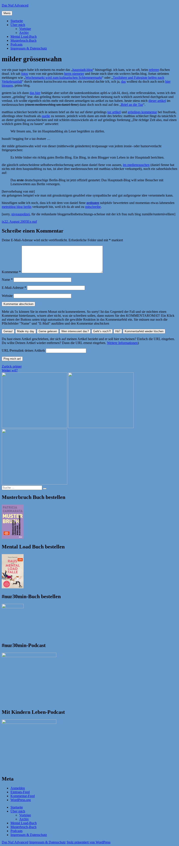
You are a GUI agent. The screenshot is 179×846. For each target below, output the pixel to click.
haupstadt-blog (82, 70)
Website (7, 296)
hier (167, 81)
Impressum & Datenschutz (28, 48)
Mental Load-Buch (23, 36)
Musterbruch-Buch (23, 40)
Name (7, 279)
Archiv (24, 32)
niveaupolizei (20, 214)
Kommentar (11, 272)
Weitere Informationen (122, 343)
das (123, 81)
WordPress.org (20, 800)
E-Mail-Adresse (14, 287)
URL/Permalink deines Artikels (23, 350)
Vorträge (25, 29)
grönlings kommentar (142, 112)
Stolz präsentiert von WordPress (88, 842)
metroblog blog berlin (16, 207)
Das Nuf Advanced (15, 5)
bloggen (7, 85)
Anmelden (17, 788)
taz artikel (114, 112)
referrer (154, 70)
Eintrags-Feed (20, 792)
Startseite (16, 21)
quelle (46, 116)
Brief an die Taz (132, 104)
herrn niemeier (74, 73)
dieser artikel (157, 101)
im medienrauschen (136, 165)
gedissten (92, 203)
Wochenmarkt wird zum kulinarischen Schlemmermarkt (63, 77)
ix (3, 221)
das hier (35, 93)
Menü (6, 13)
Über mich (17, 25)
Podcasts (16, 44)
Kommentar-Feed (22, 796)
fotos (24, 73)
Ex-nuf (32, 221)
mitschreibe (93, 207)
